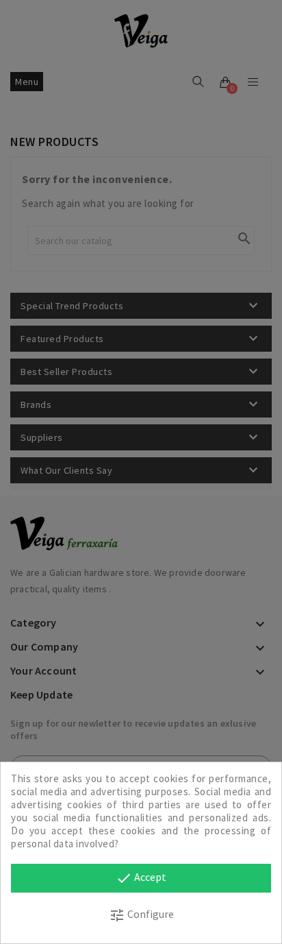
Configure (141, 915)
